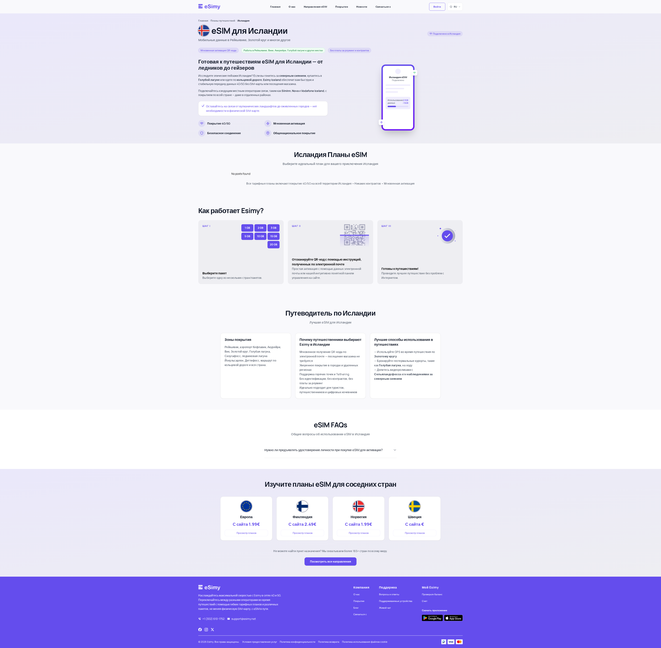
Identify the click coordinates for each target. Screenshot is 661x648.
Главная (275, 6)
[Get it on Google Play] (432, 618)
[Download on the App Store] (453, 618)
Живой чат (385, 607)
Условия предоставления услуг (259, 641)
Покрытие (341, 6)
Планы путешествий (223, 20)
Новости (361, 6)
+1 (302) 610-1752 (213, 619)
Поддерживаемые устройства (395, 601)
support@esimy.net (243, 619)
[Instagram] (206, 630)
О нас (292, 6)
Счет (424, 601)
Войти (437, 6)
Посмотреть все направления (330, 561)
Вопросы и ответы (389, 594)
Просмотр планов (246, 532)
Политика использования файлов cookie (364, 641)
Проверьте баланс (432, 594)
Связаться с (383, 6)
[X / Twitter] (212, 630)
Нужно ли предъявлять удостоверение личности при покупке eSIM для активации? (323, 450)
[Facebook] (200, 630)
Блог (356, 607)
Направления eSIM (315, 6)
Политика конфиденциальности (297, 641)
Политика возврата (328, 641)
